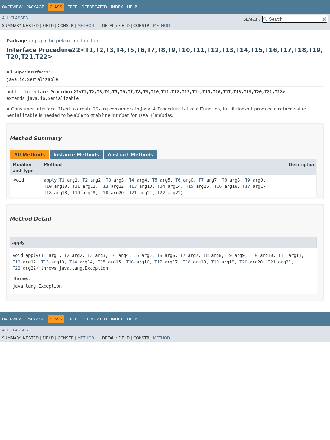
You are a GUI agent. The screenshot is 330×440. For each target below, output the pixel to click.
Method (85, 26)
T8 (224, 180)
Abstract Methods (130, 154)
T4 (131, 180)
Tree (73, 7)
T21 (133, 192)
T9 (247, 180)
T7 (201, 180)
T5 (154, 180)
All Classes (15, 18)
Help (132, 7)
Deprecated (94, 7)
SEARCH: (251, 19)
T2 (85, 180)
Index (117, 7)
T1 (61, 180)
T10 (48, 186)
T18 (48, 192)
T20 (104, 192)
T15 (189, 186)
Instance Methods (76, 154)
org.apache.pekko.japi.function (64, 40)
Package (35, 7)
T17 (246, 186)
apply (50, 180)
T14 (161, 186)
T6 (177, 180)
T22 (161, 192)
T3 (108, 180)
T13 (133, 186)
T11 (76, 186)
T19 (76, 192)
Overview (12, 7)
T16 (218, 186)
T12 (104, 186)
